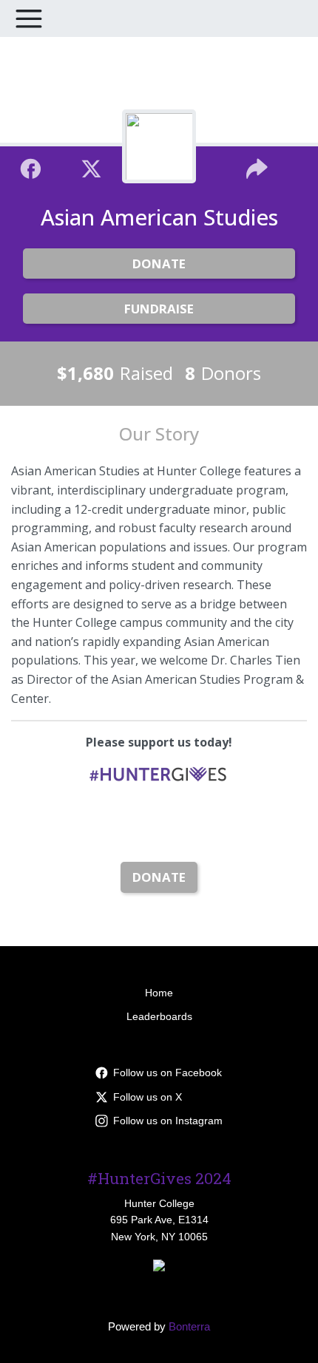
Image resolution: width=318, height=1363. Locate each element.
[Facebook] (30, 166)
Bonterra (189, 1326)
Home (159, 993)
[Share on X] (91, 166)
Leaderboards (159, 1016)
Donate (159, 263)
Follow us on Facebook (167, 1072)
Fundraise (159, 308)
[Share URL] (257, 166)
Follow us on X (147, 1097)
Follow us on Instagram (168, 1120)
